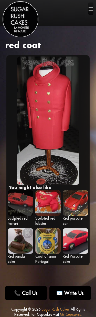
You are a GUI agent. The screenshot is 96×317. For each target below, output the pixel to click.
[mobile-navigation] (90, 9)
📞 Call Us (26, 293)
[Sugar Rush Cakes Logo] (20, 19)
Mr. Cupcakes (70, 314)
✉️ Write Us (70, 293)
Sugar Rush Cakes (55, 309)
